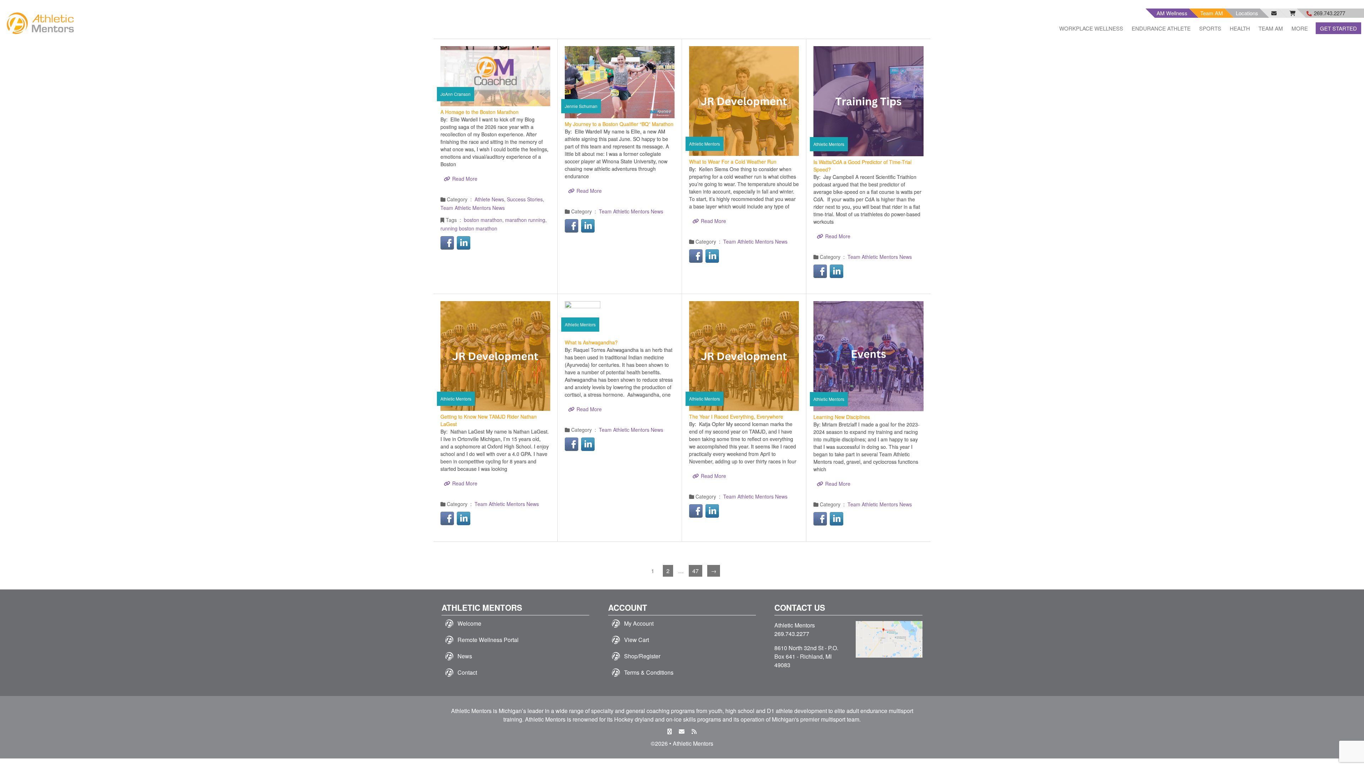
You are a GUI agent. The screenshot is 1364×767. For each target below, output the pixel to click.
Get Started (1338, 28)
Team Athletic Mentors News (472, 207)
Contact (467, 672)
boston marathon (483, 219)
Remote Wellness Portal (488, 640)
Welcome (469, 623)
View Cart (636, 640)
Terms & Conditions (648, 672)
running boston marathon (468, 228)
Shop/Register (642, 656)
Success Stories (525, 199)
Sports (1210, 28)
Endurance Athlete (1161, 28)
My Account (639, 623)
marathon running (525, 219)
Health (1240, 28)
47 (695, 571)
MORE (1300, 28)
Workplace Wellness (1091, 28)
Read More (464, 178)
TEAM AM (1271, 28)
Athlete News (489, 199)
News (465, 656)
